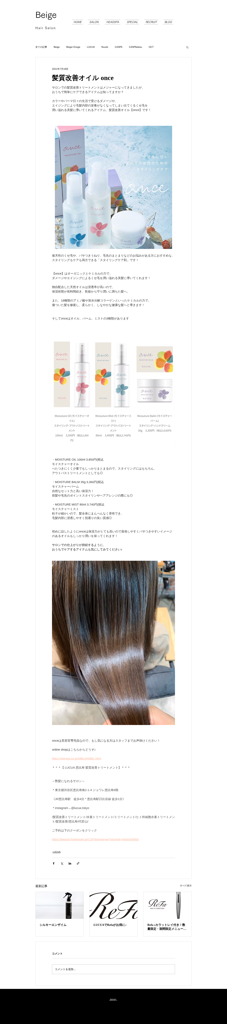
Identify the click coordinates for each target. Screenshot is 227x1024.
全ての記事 (41, 47)
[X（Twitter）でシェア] (61, 863)
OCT (151, 47)
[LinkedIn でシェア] (69, 863)
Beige (46, 14)
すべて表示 (186, 885)
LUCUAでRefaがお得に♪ (110, 924)
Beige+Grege (73, 47)
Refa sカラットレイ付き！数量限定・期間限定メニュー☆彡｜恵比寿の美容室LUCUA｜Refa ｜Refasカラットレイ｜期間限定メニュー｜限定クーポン (166, 927)
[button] (187, 47)
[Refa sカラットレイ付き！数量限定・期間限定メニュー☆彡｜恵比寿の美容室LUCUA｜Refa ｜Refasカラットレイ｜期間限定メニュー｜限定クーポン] (167, 905)
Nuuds (104, 47)
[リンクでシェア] (78, 863)
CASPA (118, 47)
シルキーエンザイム (53, 924)
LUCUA (91, 47)
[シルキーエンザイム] (60, 905)
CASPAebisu (135, 47)
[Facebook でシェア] (53, 863)
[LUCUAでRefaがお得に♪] (114, 905)
